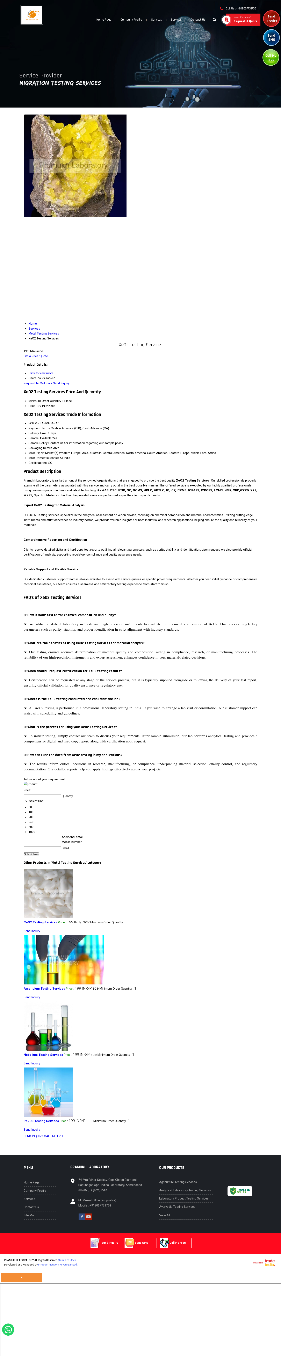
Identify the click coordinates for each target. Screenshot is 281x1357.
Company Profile (131, 19)
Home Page (103, 19)
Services (156, 19)
